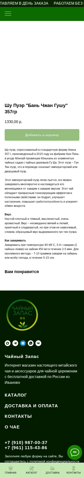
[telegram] (15, 343)
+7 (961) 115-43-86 (26, 447)
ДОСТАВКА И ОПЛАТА (31, 405)
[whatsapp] (31, 343)
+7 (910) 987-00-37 (26, 442)
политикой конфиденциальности (54, 461)
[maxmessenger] (7, 343)
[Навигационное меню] (8, 14)
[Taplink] (23, 343)
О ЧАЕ (12, 427)
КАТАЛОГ (16, 395)
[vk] (38, 343)
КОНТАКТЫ (18, 416)
